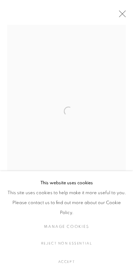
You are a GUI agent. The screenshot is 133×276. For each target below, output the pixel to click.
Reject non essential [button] (66, 243)
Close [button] (120, 16)
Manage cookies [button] (66, 227)
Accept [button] (66, 262)
